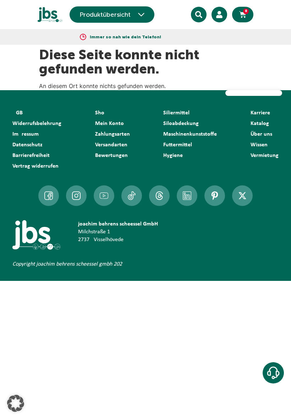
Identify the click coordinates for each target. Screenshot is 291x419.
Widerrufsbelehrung (36, 123)
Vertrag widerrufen (35, 166)
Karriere (260, 113)
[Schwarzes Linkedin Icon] (187, 195)
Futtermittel (177, 145)
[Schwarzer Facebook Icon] (48, 195)
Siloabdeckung (181, 123)
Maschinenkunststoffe (190, 134)
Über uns (261, 134)
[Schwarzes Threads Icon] (159, 195)
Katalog (260, 123)
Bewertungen (111, 155)
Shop (101, 113)
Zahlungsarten (112, 134)
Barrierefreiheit (31, 155)
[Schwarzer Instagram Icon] (76, 195)
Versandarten (111, 145)
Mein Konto (109, 123)
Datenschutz (27, 145)
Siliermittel (176, 113)
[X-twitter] (242, 195)
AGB (17, 113)
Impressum (25, 134)
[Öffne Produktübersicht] (141, 14)
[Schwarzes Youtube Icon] (104, 195)
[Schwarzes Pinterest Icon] (214, 195)
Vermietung (265, 155)
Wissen (259, 145)
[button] (15, 403)
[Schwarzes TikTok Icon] (131, 195)
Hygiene (173, 155)
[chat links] (273, 372)
